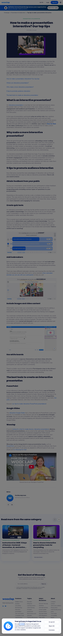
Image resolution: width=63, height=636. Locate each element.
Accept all (51, 622)
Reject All (51, 626)
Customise (52, 630)
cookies (21, 624)
